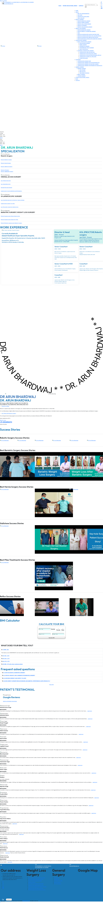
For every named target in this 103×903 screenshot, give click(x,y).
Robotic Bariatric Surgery (83, 21)
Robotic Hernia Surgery (83, 22)
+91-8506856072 (8, 2)
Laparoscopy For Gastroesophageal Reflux (90, 55)
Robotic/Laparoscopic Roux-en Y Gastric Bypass (89, 35)
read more (89, 711)
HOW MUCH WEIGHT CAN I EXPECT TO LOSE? (14, 678)
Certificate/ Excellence (83, 16)
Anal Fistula (82, 71)
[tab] (51, 649)
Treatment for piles (84, 73)
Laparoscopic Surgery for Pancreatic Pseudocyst (89, 65)
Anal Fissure (56, 877)
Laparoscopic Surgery (81, 40)
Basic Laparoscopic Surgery (84, 41)
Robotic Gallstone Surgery (84, 24)
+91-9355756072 (16, 2)
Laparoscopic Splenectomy (84, 61)
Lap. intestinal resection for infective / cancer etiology (12, 200)
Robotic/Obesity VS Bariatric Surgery (86, 31)
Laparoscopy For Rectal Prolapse (87, 56)
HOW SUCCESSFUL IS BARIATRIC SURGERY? (14, 672)
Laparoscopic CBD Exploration (87, 52)
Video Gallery (80, 18)
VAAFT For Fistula (83, 49)
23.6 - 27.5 (6, 658)
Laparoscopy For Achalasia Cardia (88, 53)
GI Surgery (78, 59)
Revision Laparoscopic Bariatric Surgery (37, 889)
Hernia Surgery (83, 44)
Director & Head (5, 406)
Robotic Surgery (80, 19)
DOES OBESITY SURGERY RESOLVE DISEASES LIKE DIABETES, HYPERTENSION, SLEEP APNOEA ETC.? (26, 681)
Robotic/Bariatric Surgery (83, 30)
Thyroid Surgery (57, 883)
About (77, 12)
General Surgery (80, 67)
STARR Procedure (83, 58)
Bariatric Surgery (32, 882)
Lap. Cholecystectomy (6, 180)
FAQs (78, 33)
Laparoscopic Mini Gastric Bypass (35, 888)
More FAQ (51, 684)
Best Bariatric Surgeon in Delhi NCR (35, 883)
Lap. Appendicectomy (6, 184)
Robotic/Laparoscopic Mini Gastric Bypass (87, 37)
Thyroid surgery (81, 76)
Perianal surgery (81, 68)
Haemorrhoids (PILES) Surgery (86, 47)
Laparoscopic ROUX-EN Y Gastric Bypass (37, 886)
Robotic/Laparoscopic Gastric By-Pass (9, 219)
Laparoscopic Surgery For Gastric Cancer (87, 64)
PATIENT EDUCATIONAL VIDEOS (70, 5)
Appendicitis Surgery (84, 46)
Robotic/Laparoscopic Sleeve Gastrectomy (88, 34)
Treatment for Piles (58, 880)
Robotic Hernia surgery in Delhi (35, 880)
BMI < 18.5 (6, 649)
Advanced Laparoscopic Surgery (85, 50)
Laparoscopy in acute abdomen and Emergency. (11, 191)
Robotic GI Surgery (82, 25)
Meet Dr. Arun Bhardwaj (83, 13)
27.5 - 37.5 (6, 661)
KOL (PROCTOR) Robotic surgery (9, 413)
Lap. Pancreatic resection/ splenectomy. (9, 207)
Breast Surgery (81, 74)
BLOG (60, 5)
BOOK (1, 137)
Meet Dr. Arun (3, 420)
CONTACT (81, 5)
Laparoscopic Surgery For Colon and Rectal (88, 62)
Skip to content (3, 0)
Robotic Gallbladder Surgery (7, 171)
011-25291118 (31, 2)
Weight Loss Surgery (81, 28)
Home (77, 10)
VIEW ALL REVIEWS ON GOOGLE (10, 701)
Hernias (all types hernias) (6, 187)
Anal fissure (82, 70)
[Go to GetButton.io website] (3, 901)
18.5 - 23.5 (6, 655)
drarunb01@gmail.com (8, 3)
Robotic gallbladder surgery (84, 27)
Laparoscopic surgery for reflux (8, 203)
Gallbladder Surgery (84, 43)
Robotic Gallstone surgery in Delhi (35, 879)
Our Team (79, 15)
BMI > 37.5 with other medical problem (13, 664)
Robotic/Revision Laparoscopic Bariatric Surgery (89, 38)
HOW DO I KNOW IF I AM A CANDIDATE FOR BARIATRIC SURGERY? (19, 675)
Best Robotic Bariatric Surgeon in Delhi (36, 877)
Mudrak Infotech (26, 900)
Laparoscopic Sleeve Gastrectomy (36, 885)
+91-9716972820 (24, 2)
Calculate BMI (51, 637)
